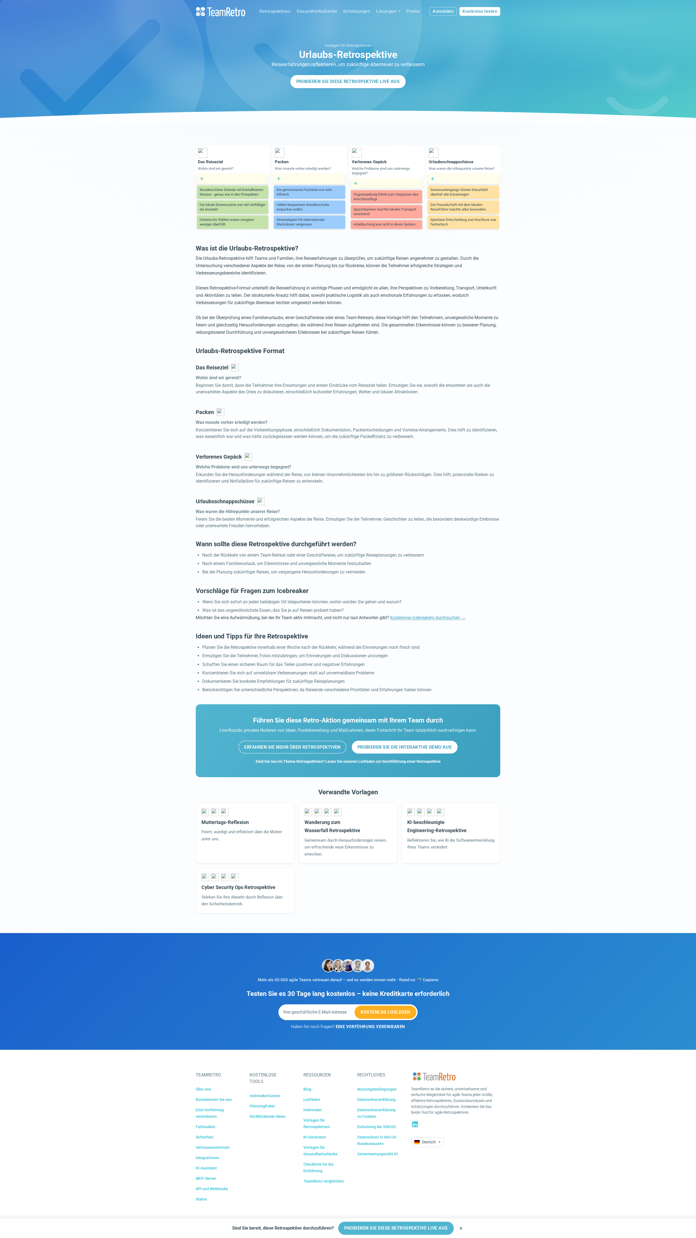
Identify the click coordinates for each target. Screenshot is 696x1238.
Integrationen (207, 1158)
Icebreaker (312, 1110)
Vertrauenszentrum (212, 1147)
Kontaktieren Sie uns (214, 1099)
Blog (307, 1089)
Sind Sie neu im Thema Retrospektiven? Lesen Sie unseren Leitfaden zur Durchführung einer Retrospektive (348, 761)
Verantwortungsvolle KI (377, 1154)
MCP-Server (206, 1178)
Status (201, 1199)
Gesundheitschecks (317, 11)
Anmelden (443, 11)
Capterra (430, 980)
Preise (413, 11)
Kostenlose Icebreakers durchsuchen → (427, 617)
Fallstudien (205, 1127)
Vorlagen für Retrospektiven (348, 45)
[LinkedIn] (415, 1124)
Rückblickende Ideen (267, 1116)
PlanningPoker (262, 1106)
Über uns (203, 1089)
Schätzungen (356, 11)
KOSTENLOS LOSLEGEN (385, 1012)
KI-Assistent (206, 1168)
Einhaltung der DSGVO (376, 1127)
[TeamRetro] (220, 11)
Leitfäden (311, 1099)
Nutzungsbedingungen (377, 1089)
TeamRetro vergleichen (323, 1181)
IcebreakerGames (265, 1096)
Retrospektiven (275, 11)
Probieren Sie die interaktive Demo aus (405, 747)
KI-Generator (314, 1137)
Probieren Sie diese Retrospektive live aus (348, 81)
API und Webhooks (212, 1189)
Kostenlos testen (479, 11)
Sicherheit (204, 1137)
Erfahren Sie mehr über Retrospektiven (292, 747)
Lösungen (386, 11)
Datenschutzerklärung (376, 1099)
